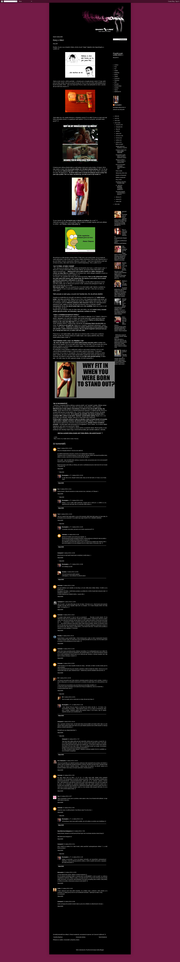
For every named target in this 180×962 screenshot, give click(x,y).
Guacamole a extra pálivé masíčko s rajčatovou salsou (121, 156)
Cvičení (58, 438)
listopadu (118, 127)
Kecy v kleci (119, 179)
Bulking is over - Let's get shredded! (124, 283)
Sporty (116, 89)
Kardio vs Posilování (121, 175)
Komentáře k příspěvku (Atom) (71, 940)
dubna (118, 142)
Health (64, 438)
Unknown (64, 534)
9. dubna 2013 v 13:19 (77, 475)
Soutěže (116, 88)
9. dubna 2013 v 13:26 (69, 553)
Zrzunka (64, 572)
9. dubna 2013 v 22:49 (65, 678)
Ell (58, 678)
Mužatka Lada (124, 263)
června (118, 138)
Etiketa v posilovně (120, 177)
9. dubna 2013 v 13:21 (77, 500)
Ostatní (72, 438)
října (117, 129)
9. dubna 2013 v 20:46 (72, 572)
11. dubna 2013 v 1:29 (77, 857)
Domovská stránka (80, 937)
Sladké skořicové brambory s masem (121, 147)
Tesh (58, 514)
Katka (59, 888)
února (117, 199)
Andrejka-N (60, 601)
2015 (116, 118)
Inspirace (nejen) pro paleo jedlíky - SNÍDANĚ (121, 151)
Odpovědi (61, 472)
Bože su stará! (119, 144)
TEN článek (123, 247)
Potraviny (76, 438)
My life (68, 438)
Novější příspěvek (58, 937)
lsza (58, 796)
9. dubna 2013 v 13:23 (66, 514)
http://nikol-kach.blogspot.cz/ (65, 831)
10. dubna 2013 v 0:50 (68, 775)
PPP (115, 82)
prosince (118, 124)
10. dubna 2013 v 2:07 (66, 796)
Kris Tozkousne (61, 760)
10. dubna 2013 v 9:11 (69, 844)
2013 (116, 123)
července (118, 135)
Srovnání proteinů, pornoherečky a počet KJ (120, 193)
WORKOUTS (117, 91)
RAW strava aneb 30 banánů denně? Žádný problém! (120, 336)
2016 (116, 116)
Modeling (116, 72)
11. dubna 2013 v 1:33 (77, 704)
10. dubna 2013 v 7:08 (79, 831)
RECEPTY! (116, 57)
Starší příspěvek (103, 937)
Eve (58, 489)
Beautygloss (65, 475)
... (122, 228)
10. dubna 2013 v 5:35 (68, 807)
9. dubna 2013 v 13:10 (66, 448)
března (118, 197)
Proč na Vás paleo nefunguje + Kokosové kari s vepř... (120, 166)
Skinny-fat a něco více (121, 173)
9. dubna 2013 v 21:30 (68, 648)
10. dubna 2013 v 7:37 (73, 739)
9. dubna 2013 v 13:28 (68, 585)
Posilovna (116, 78)
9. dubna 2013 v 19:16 (68, 614)
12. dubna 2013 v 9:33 (67, 888)
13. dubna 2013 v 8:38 (69, 901)
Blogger (102, 950)
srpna (117, 133)
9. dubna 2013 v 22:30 (68, 663)
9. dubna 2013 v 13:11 (65, 489)
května (118, 140)
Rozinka (59, 635)
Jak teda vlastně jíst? (124, 300)
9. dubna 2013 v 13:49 (70, 601)
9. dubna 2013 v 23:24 (72, 760)
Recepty (116, 84)
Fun (62, 438)
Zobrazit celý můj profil (118, 109)
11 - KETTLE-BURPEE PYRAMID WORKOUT (119, 187)
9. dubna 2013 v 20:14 (68, 635)
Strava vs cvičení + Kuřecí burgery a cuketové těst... (121, 161)
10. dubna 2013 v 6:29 (73, 534)
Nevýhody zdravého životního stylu (121, 182)
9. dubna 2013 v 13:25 (77, 527)
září (117, 131)
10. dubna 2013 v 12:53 (70, 872)
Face (115, 66)
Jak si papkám (124, 317)
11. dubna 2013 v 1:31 (77, 819)
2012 (116, 204)
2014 (116, 120)
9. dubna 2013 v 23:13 (69, 721)
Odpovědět (60, 468)
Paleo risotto (119, 171)
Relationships (117, 86)
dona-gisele (60, 872)
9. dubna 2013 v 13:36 (77, 564)
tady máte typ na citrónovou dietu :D (81, 334)
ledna (117, 201)
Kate (58, 448)
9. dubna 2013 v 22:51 (69, 697)
